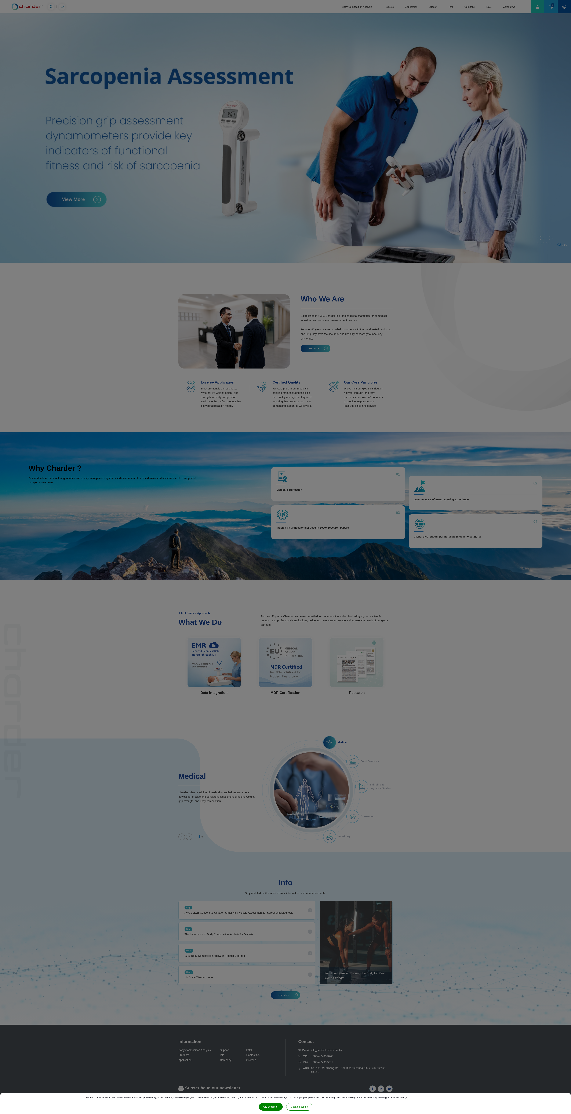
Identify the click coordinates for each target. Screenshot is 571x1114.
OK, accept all (270, 1107)
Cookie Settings (299, 1107)
